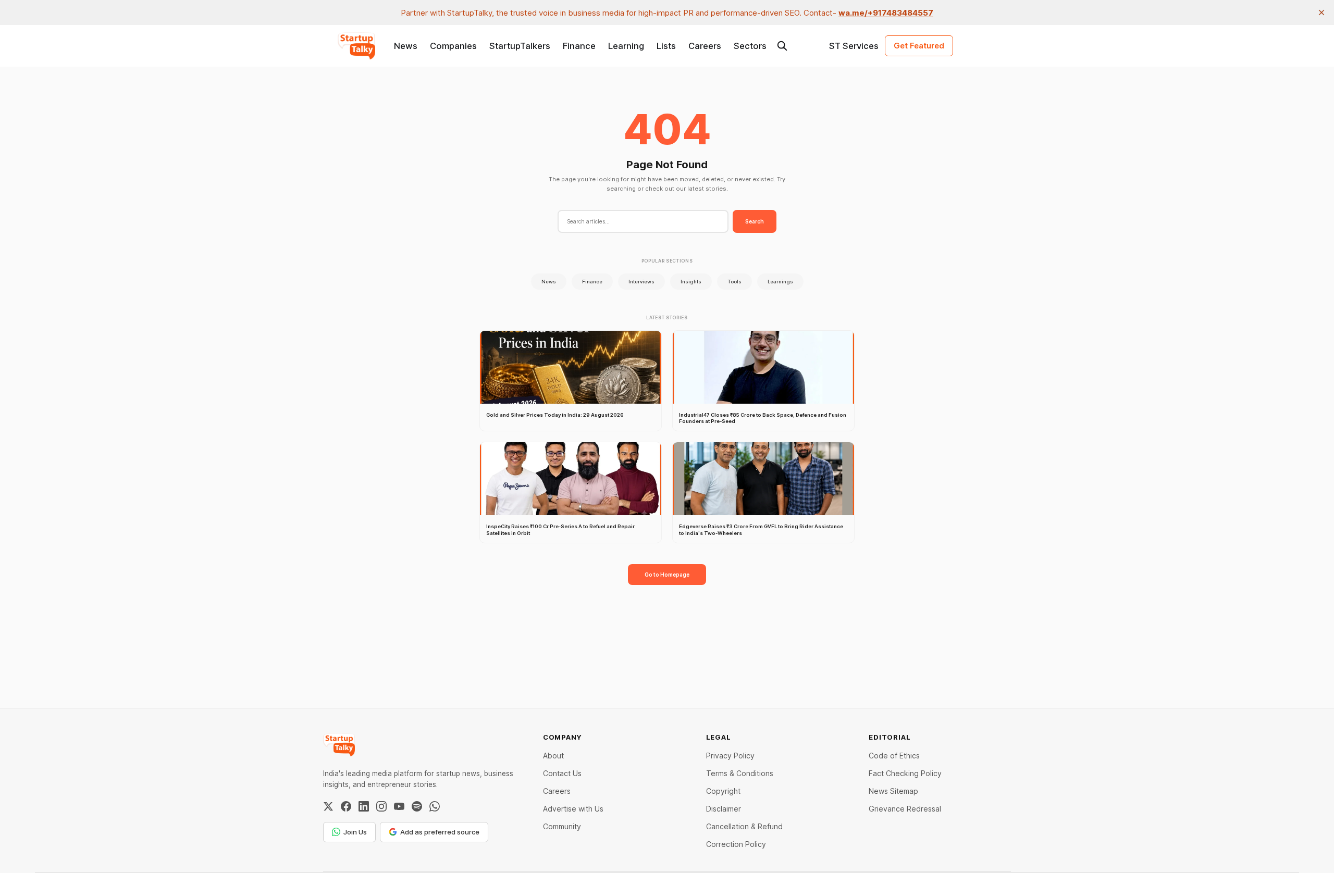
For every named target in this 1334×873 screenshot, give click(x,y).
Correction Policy (736, 844)
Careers (704, 46)
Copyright (723, 791)
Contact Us (562, 773)
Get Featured (919, 46)
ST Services (854, 46)
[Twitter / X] (328, 806)
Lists (666, 46)
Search (754, 221)
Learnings (780, 281)
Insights (691, 281)
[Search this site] (782, 45)
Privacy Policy (730, 755)
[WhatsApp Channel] (434, 806)
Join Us (355, 832)
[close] (1321, 12)
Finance (579, 46)
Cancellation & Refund (744, 826)
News (405, 46)
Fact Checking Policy (905, 773)
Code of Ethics (894, 755)
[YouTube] (399, 806)
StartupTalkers (519, 46)
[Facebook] (346, 806)
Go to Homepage (667, 574)
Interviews (641, 281)
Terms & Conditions (739, 773)
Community (562, 826)
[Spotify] (417, 806)
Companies (453, 46)
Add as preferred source (439, 832)
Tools (734, 281)
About (553, 755)
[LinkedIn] (364, 806)
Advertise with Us (573, 808)
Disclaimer (723, 808)
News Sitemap (893, 791)
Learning (626, 46)
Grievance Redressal (905, 808)
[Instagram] (381, 806)
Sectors (750, 46)
